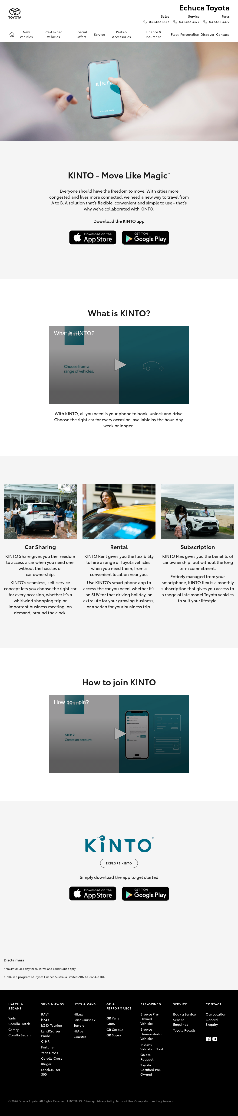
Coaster (80, 1036)
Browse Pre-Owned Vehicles (149, 1019)
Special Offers (81, 34)
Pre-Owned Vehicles (54, 34)
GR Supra (113, 1035)
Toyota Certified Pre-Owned (150, 1070)
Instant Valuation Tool (151, 1046)
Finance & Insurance (153, 34)
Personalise (189, 34)
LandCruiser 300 (50, 1072)
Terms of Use (124, 1101)
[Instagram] (215, 1039)
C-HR (45, 1041)
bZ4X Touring (51, 1025)
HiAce (78, 1031)
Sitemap (89, 1101)
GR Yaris (112, 1018)
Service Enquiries (180, 1022)
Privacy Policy (105, 1101)
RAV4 (45, 1014)
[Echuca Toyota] (14, 13)
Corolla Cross (52, 1058)
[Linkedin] (221, 1039)
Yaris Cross (49, 1052)
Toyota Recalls (184, 1030)
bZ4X (45, 1019)
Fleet (175, 34)
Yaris (12, 1018)
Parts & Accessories (121, 34)
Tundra (79, 1025)
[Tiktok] (227, 1039)
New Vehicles (26, 34)
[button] (119, 365)
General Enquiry (212, 1022)
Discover (207, 34)
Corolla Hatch (19, 1023)
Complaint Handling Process (153, 1101)
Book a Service (184, 1014)
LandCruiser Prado (50, 1033)
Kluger (46, 1063)
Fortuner (48, 1047)
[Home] (11, 34)
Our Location (216, 1014)
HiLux (78, 1014)
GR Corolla (114, 1029)
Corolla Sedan (19, 1035)
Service (99, 34)
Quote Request (146, 1056)
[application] (119, 365)
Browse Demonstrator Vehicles (151, 1034)
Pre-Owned (150, 1004)
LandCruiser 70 (85, 1019)
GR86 (110, 1023)
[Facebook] (208, 1039)
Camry (13, 1029)
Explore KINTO (119, 863)
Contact (222, 34)
